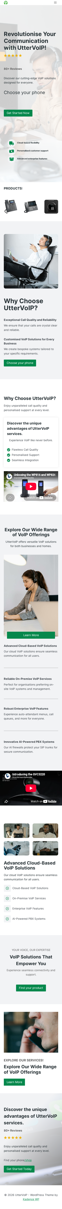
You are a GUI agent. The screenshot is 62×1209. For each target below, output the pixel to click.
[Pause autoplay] (52, 208)
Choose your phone (20, 363)
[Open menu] (55, 2)
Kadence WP (31, 1199)
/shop (28, 1160)
